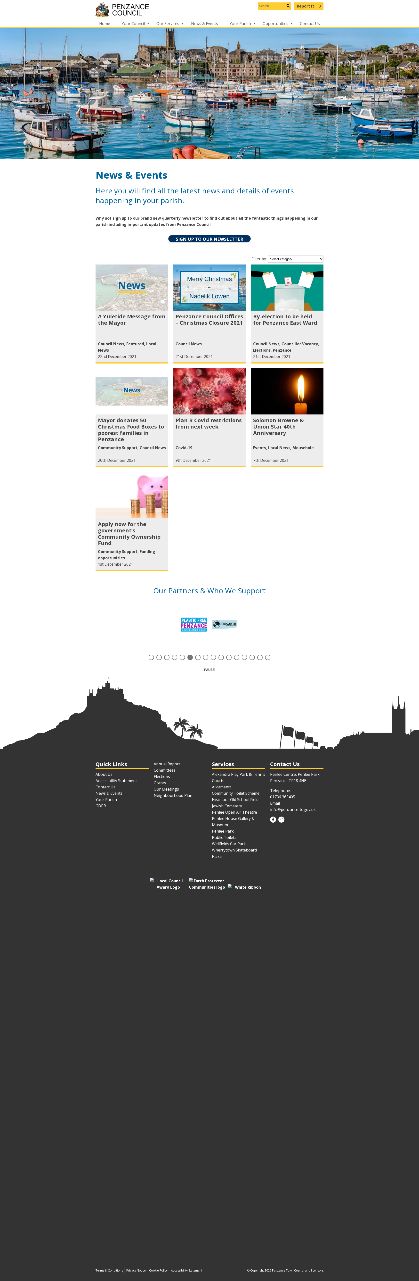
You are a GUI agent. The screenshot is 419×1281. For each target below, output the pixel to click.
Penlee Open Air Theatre (234, 812)
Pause (209, 670)
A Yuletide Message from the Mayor (131, 319)
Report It (306, 6)
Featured (135, 344)
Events (259, 447)
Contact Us (310, 23)
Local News (279, 447)
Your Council (133, 23)
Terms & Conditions (109, 1270)
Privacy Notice (136, 1270)
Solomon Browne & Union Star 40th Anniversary (278, 426)
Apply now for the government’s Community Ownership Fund (129, 533)
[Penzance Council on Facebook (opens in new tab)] (273, 820)
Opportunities (275, 23)
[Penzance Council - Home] (209, 9)
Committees (165, 770)
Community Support (117, 447)
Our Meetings (166, 789)
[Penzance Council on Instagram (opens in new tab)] (281, 820)
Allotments (222, 787)
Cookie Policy (158, 1270)
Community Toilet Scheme (235, 793)
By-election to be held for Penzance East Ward (285, 319)
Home (104, 23)
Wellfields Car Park (229, 843)
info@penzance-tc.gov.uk (293, 809)
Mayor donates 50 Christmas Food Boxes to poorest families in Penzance (131, 429)
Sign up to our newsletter (209, 239)
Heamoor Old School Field (235, 799)
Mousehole (303, 447)
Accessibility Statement (116, 780)
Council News (111, 344)
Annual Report (167, 764)
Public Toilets (224, 837)
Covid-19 (184, 447)
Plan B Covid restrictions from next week (209, 423)
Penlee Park (223, 831)
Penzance (282, 350)
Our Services (167, 23)
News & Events (204, 23)
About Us (104, 774)
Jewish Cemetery (227, 806)
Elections (262, 350)
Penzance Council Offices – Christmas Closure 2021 (209, 319)
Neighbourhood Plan (173, 795)
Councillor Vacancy (300, 344)
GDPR (101, 806)
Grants (160, 782)
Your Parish (240, 23)
